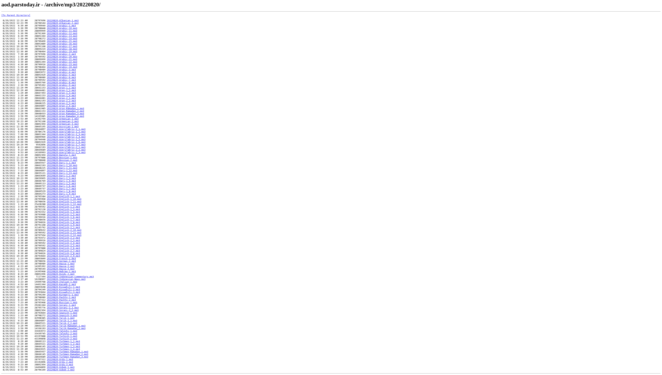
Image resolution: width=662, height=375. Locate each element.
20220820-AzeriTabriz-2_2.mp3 (66, 150)
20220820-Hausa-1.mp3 (60, 263)
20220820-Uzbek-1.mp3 (60, 367)
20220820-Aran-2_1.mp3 (61, 98)
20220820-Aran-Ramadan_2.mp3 (65, 111)
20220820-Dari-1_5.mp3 (61, 183)
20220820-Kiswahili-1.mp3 (63, 287)
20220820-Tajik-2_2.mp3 (62, 323)
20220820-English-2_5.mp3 (63, 245)
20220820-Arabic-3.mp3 (61, 69)
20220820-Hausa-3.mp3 (60, 269)
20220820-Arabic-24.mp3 (62, 67)
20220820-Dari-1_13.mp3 (62, 173)
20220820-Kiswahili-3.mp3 (63, 292)
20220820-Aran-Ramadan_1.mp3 (65, 108)
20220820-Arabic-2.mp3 (61, 54)
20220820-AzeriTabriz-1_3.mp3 (66, 134)
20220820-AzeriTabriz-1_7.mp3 (66, 144)
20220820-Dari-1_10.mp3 (62, 165)
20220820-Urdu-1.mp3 (60, 359)
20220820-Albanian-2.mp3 (63, 23)
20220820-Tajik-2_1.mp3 (62, 320)
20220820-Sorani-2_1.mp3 (63, 307)
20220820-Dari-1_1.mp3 (61, 162)
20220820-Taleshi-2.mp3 (62, 333)
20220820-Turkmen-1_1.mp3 (63, 341)
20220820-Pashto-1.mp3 (61, 297)
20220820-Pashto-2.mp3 (61, 300)
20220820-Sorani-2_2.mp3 (63, 310)
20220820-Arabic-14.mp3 (62, 38)
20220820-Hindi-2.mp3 (60, 274)
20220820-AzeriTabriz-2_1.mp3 (66, 147)
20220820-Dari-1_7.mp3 (61, 188)
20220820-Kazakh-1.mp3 (61, 284)
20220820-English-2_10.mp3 (64, 230)
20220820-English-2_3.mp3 (63, 240)
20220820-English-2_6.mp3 (63, 248)
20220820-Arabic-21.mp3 (62, 59)
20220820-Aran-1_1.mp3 (61, 87)
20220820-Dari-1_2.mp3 (61, 175)
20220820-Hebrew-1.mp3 (61, 271)
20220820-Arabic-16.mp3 (62, 43)
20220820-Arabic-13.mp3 (62, 36)
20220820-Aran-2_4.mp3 (61, 106)
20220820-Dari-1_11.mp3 (62, 168)
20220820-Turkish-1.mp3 (62, 336)
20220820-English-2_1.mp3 (63, 227)
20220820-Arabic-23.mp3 (62, 64)
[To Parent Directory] (15, 15)
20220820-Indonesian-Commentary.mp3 (70, 276)
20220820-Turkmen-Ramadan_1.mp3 (67, 351)
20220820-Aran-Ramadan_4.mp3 (65, 116)
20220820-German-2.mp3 (61, 261)
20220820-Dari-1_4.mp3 (61, 181)
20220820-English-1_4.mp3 (63, 212)
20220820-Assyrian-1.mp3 (63, 126)
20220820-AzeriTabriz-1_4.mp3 (66, 137)
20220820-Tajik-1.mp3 (60, 318)
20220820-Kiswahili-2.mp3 (63, 289)
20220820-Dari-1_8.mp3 (61, 191)
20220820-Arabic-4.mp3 (61, 72)
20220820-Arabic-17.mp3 (62, 46)
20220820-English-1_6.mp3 (63, 217)
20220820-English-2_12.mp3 (64, 235)
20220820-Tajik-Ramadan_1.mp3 (66, 325)
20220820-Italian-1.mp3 (62, 281)
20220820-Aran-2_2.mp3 (61, 100)
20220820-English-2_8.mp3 (63, 253)
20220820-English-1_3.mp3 (63, 209)
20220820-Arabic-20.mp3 (62, 56)
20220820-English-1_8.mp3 (63, 222)
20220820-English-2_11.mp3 (64, 232)
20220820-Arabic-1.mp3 (61, 25)
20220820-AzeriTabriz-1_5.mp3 (66, 139)
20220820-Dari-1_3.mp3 (61, 178)
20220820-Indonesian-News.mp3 (66, 279)
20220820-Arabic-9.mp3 (61, 85)
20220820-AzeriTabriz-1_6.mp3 (66, 142)
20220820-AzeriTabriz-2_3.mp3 (66, 152)
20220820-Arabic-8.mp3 (61, 82)
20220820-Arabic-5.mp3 (61, 74)
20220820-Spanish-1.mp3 (62, 313)
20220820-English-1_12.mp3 (64, 204)
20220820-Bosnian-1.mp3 (62, 157)
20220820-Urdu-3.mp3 (60, 364)
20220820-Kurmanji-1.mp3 (63, 294)
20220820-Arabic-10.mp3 (62, 28)
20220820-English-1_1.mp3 (63, 196)
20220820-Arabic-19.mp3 (62, 51)
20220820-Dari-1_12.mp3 (62, 170)
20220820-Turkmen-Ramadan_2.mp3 (67, 354)
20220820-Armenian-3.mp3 (63, 124)
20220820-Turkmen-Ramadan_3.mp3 (67, 357)
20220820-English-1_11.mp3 (64, 201)
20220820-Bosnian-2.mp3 (62, 160)
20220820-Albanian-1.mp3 (63, 20)
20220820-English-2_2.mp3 (63, 237)
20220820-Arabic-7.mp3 (61, 80)
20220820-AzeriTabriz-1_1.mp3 (66, 129)
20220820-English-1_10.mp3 (64, 199)
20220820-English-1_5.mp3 (63, 214)
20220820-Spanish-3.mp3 (62, 315)
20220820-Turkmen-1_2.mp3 (63, 344)
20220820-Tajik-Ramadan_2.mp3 (66, 328)
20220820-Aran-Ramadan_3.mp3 (65, 113)
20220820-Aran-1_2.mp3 (61, 90)
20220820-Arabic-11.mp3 (62, 30)
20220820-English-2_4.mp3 (63, 243)
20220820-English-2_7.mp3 (63, 250)
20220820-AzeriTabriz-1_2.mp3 (66, 131)
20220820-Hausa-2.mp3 (60, 266)
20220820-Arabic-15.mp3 (62, 41)
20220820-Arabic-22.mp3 (62, 62)
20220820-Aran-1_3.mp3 (61, 93)
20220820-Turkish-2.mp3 (62, 338)
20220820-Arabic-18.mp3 (62, 49)
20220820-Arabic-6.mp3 (61, 77)
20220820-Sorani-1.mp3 (61, 305)
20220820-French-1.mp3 (61, 258)
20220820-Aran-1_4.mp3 (61, 95)
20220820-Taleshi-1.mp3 (62, 331)
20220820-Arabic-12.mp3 (62, 33)
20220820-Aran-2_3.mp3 (61, 103)
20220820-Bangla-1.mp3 (61, 155)
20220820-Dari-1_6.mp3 (61, 186)
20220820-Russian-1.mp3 (62, 302)
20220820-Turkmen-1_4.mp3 (63, 349)
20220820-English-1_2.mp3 (63, 206)
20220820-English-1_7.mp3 (63, 219)
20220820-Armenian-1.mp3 (63, 118)
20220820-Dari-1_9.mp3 (61, 194)
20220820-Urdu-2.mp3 (60, 362)
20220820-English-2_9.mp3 (63, 256)
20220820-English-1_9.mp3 (63, 225)
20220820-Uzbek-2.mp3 (60, 369)
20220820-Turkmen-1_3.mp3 (63, 346)
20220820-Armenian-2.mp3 (63, 121)
